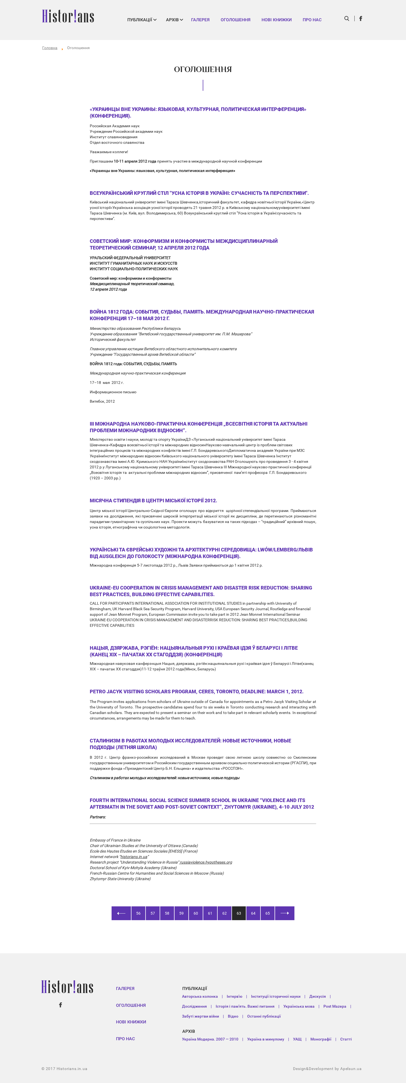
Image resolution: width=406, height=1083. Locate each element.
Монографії (320, 1039)
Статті (346, 1039)
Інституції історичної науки (275, 996)
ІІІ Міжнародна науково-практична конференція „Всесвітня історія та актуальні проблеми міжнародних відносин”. (198, 427)
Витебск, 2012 (102, 401)
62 (224, 913)
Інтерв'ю (234, 996)
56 (138, 913)
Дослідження (194, 1006)
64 (253, 913)
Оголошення (236, 19)
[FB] (361, 18)
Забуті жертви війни (200, 1016)
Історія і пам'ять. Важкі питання (245, 1006)
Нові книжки (277, 19)
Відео (233, 1016)
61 (210, 913)
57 (153, 913)
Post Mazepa (334, 1006)
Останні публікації (264, 1016)
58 (167, 913)
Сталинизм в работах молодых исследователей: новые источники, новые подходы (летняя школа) (190, 744)
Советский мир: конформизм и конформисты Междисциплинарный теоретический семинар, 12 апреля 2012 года (184, 244)
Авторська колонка (200, 996)
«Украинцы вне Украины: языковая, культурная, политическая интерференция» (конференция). (198, 112)
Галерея (200, 19)
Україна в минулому (265, 1039)
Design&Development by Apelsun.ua (327, 1068)
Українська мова (299, 1006)
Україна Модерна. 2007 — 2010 (210, 1039)
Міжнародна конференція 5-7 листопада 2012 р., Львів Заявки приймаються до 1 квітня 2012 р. (176, 565)
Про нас (312, 19)
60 (196, 913)
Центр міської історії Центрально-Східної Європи (134, 510)
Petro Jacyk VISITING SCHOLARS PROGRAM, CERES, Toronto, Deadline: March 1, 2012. (197, 691)
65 (267, 913)
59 (181, 913)
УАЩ (297, 1039)
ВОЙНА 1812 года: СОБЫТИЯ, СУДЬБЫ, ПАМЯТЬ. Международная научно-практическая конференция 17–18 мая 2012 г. (202, 315)
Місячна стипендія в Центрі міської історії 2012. (153, 500)
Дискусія (317, 996)
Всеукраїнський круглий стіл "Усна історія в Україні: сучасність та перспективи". (199, 193)
